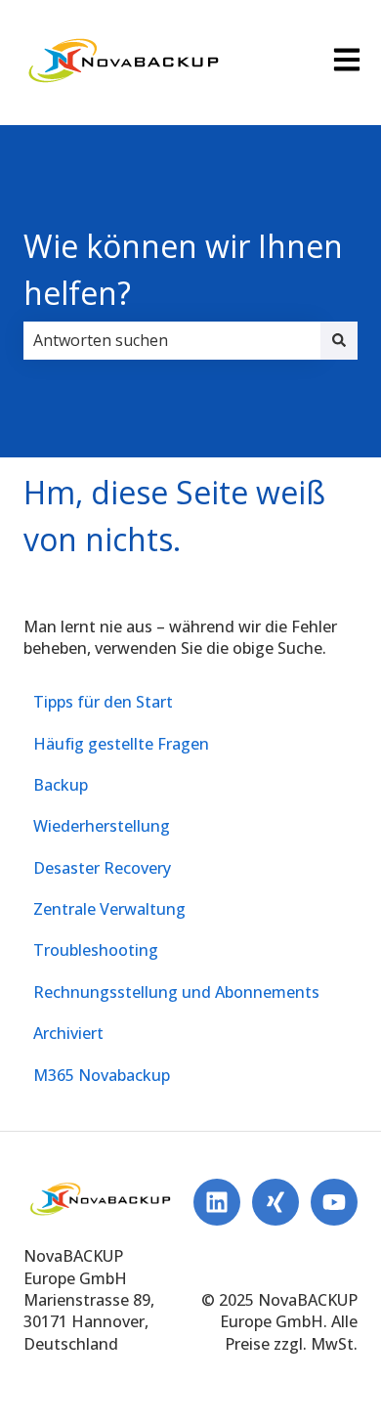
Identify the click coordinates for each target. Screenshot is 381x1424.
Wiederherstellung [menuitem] (101, 826)
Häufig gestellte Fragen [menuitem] (121, 744)
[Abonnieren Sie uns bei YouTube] (334, 1202)
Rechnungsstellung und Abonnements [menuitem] (176, 992)
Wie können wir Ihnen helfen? (183, 269)
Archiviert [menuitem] (68, 1033)
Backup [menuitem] (60, 785)
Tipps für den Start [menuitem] (103, 701)
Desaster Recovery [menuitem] (102, 868)
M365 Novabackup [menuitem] (101, 1075)
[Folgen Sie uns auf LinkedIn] (216, 1202)
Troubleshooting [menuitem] (95, 950)
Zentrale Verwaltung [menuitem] (109, 909)
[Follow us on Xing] (275, 1202)
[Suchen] (339, 340)
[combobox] (171, 340)
